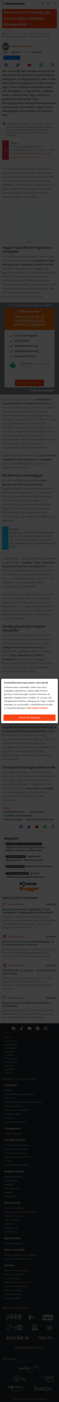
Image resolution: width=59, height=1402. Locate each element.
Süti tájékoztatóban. (38, 708)
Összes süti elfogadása (29, 717)
